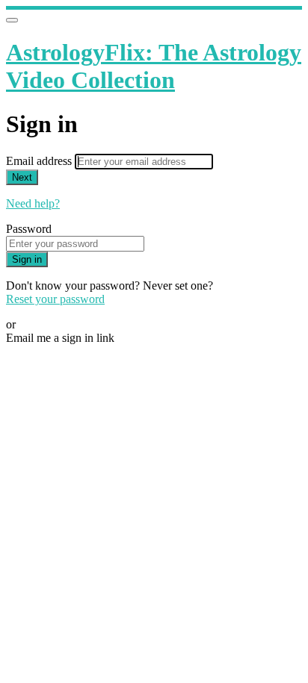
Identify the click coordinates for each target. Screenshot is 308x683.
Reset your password (55, 299)
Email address (40, 161)
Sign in (27, 259)
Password (29, 228)
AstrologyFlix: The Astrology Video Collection (153, 66)
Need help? (33, 203)
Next (22, 177)
